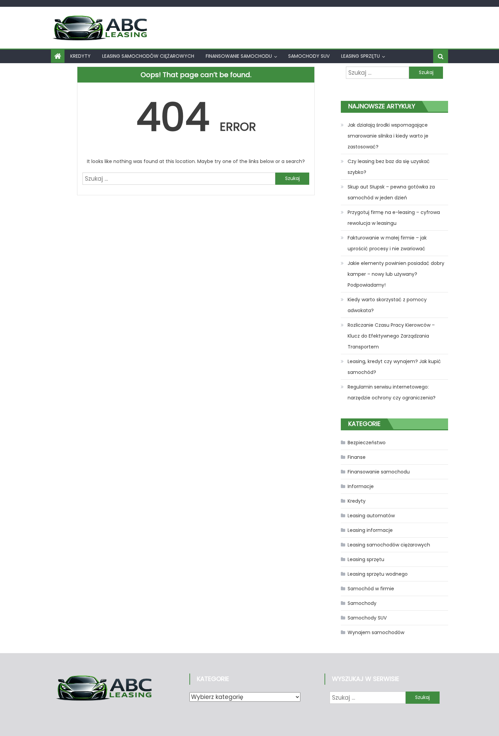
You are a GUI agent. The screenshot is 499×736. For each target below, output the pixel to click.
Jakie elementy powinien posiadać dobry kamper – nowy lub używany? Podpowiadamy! (396, 274)
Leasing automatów (371, 515)
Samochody (362, 603)
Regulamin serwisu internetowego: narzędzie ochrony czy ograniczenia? (392, 392)
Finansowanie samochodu (239, 56)
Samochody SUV (309, 56)
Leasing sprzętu (360, 56)
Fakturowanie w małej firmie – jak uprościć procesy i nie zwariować (387, 243)
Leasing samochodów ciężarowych (148, 56)
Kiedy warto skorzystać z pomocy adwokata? (387, 305)
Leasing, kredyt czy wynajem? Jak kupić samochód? (394, 367)
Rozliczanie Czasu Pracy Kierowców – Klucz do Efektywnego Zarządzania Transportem (391, 336)
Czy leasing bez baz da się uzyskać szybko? (389, 167)
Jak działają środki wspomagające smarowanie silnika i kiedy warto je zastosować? (388, 136)
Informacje (361, 486)
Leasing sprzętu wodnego (378, 574)
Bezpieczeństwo (367, 442)
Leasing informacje (370, 530)
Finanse (357, 457)
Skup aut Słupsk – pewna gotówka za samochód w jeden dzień (391, 192)
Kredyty (80, 56)
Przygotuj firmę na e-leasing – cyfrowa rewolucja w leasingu (394, 218)
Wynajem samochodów (376, 632)
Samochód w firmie (371, 588)
